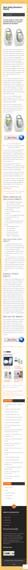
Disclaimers (7, 525)
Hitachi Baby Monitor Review (12, 457)
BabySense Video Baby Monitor (13, 409)
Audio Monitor (7, 387)
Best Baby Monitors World (12, 8)
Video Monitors (9, 495)
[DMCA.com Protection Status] (7, 351)
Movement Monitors (10, 493)
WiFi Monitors (8, 498)
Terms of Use (7, 522)
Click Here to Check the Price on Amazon (13, 346)
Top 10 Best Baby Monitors (12, 460)
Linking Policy (7, 520)
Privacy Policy (7, 517)
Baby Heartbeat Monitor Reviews (13, 420)
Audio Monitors (9, 487)
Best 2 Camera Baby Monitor (12, 422)
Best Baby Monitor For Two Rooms (14, 417)
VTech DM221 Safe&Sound (14, 143)
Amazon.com (18, 542)
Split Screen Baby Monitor (11, 412)
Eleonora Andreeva (19, 385)
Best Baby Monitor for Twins (12, 414)
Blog (6, 490)
